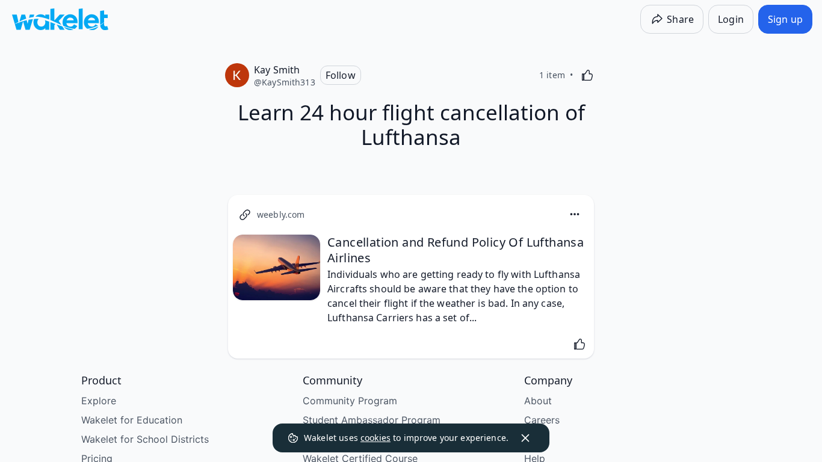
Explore (98, 401)
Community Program (350, 401)
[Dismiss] (525, 438)
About (538, 401)
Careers (542, 420)
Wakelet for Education (131, 420)
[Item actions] (574, 214)
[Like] (587, 75)
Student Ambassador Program (371, 420)
